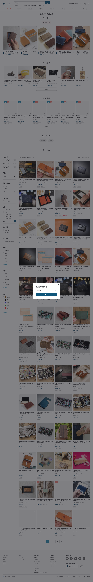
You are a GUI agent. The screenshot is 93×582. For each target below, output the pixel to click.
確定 (46, 294)
